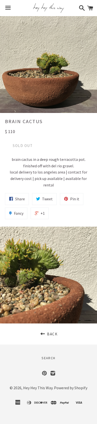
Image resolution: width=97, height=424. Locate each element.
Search (48, 358)
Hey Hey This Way (37, 387)
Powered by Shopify (70, 387)
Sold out (23, 145)
